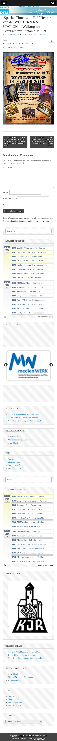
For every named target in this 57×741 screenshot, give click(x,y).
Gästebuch (16, 437)
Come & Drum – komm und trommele (24, 418)
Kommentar (8, 167)
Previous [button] (6, 365)
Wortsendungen (16, 47)
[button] (5, 316)
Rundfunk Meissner (12, 34)
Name (6, 192)
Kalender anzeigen (45, 317)
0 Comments (40, 34)
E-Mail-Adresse (10, 199)
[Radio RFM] (28, 10)
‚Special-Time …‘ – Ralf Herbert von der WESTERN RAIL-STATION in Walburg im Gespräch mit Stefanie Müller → (42, 141)
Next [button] (51, 365)
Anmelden (12, 459)
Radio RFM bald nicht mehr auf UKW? (24, 415)
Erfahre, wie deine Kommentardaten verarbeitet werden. (26, 221)
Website (6, 205)
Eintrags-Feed (14, 462)
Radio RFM (27, 736)
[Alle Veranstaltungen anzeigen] (51, 41)
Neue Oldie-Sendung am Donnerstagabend (26, 421)
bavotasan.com (39, 738)
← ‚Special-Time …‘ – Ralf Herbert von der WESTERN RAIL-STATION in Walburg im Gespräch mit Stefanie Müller (14, 141)
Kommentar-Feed (15, 465)
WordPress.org (14, 468)
